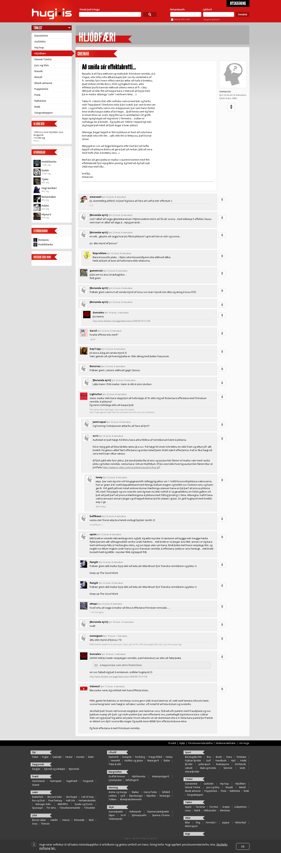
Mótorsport (191, 826)
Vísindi (35, 784)
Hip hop (39, 47)
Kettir (91, 757)
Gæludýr (57, 757)
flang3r (94, 562)
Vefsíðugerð (132, 780)
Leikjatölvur (240, 806)
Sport (188, 752)
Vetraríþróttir (192, 771)
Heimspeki (55, 781)
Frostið (172, 743)
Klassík (38, 71)
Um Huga (244, 743)
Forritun (214, 806)
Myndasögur (136, 795)
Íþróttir (189, 764)
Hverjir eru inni (42, 257)
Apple (188, 806)
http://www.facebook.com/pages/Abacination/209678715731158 (121, 321)
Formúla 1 (211, 822)
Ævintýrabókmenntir (131, 799)
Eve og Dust (38, 800)
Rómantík (79, 820)
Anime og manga (118, 792)
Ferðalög (140, 757)
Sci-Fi (123, 815)
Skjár (111, 807)
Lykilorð (207, 9)
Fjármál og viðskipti (54, 769)
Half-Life (70, 800)
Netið (197, 810)
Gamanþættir (116, 811)
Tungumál (88, 781)
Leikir (35, 792)
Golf (208, 760)
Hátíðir (54, 820)
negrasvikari (49, 188)
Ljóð (122, 795)
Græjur (226, 806)
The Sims (51, 807)
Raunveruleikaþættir (158, 811)
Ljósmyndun (115, 780)
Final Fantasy (55, 800)
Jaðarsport (204, 764)
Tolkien (112, 799)
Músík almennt (43, 83)
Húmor (66, 820)
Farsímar (200, 806)
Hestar (69, 757)
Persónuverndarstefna (200, 743)
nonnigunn (96, 636)
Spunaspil (37, 807)
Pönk (37, 95)
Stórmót (227, 768)
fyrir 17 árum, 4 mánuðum (113, 686)
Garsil (93, 330)
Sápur (112, 815)
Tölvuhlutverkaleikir (69, 807)
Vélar (188, 818)
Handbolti (220, 760)
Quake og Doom (84, 804)
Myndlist (151, 795)
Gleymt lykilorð (211, 19)
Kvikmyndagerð (160, 776)
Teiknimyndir (116, 818)
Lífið (34, 815)
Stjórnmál (74, 769)
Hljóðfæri (40, 53)
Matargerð (153, 760)
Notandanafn (177, 9)
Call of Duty (87, 797)
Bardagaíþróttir (193, 757)
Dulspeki (127, 757)
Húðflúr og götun (133, 760)
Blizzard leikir (54, 797)
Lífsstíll (112, 752)
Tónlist (37, 27)
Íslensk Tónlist (43, 59)
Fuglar (45, 757)
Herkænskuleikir (87, 800)
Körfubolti (240, 764)
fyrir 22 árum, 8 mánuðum (114, 197)
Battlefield (37, 797)
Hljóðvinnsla (138, 776)
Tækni (188, 802)
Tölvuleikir (89, 807)
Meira (36, 140)
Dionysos (43, 240)
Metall (38, 77)
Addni (45, 205)
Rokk (37, 106)
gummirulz (96, 270)
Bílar (187, 822)
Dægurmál (38, 764)
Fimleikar (241, 757)
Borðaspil (71, 797)
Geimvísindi (38, 781)
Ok (242, 846)
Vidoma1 (95, 686)
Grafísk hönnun (117, 776)
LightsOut (96, 394)
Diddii (45, 170)
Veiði (242, 768)
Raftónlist (40, 100)
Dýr (34, 752)
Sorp (34, 823)
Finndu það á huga (90, 9)
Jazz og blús (41, 65)
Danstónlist (41, 35)
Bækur (135, 792)
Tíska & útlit (115, 764)
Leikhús (113, 795)
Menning (113, 787)
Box (209, 757)
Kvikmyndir (135, 811)
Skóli (91, 820)
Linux (188, 810)
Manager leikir (43, 804)
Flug (198, 822)
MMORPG (63, 804)
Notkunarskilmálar (226, 743)
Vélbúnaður (210, 810)
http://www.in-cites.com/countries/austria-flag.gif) (131, 467)
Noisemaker (48, 196)
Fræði (35, 776)
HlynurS (46, 214)
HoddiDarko (48, 161)
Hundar (80, 757)
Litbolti (188, 768)
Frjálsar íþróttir (193, 760)
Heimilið (115, 760)
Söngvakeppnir (43, 112)
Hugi (187, 833)
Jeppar (226, 822)
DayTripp (95, 348)
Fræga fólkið (155, 757)
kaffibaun (95, 516)
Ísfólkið (166, 792)
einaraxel (95, 196)
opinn (93, 534)
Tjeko (44, 179)
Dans (229, 757)
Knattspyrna (222, 764)
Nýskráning (238, 3)
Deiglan (36, 769)
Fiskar (35, 757)
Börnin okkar (39, 820)
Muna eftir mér (182, 19)
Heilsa (169, 757)
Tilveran (45, 823)
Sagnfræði (71, 781)
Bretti (219, 757)
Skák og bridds (208, 768)
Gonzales (98, 312)
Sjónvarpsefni (139, 815)
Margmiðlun (115, 771)
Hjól (233, 760)
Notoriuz (95, 366)
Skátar (166, 760)
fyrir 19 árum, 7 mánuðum (115, 636)
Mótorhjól (240, 822)
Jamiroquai (99, 422)
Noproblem (99, 253)
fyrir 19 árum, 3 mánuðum (117, 312)
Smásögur (164, 795)
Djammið (114, 757)
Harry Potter (150, 792)
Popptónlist (41, 89)
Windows (225, 810)
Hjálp (182, 743)
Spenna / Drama (161, 815)
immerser (225, 91)
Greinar (83, 54)
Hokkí (243, 760)
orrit (95, 435)
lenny (99, 477)
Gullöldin (40, 41)
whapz (93, 603)
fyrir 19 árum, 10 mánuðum (121, 622)
